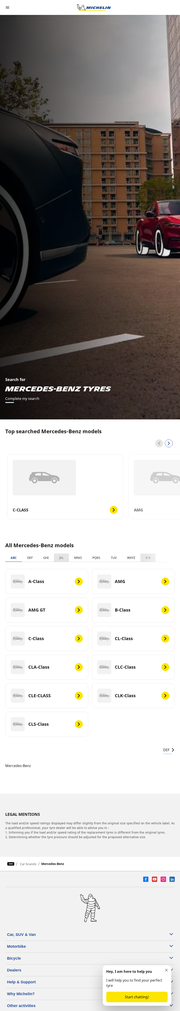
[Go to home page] (94, 7)
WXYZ (131, 558)
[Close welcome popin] (166, 970)
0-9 (148, 558)
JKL (61, 558)
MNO (78, 558)
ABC (14, 558)
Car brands (28, 864)
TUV (114, 558)
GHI (46, 558)
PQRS (96, 558)
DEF (30, 558)
